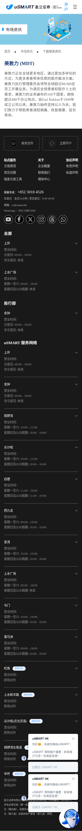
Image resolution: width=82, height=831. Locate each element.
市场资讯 (27, 51)
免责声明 (72, 166)
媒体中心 (44, 179)
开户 (66, 6)
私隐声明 (72, 172)
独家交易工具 (13, 179)
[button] (41, 250)
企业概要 (44, 166)
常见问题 (10, 172)
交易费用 (10, 166)
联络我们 (44, 172)
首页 (7, 51)
